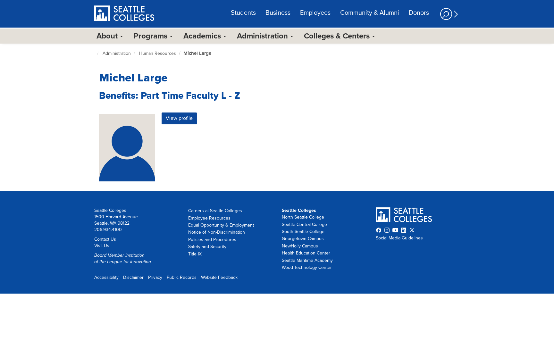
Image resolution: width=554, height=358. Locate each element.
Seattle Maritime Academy (307, 260)
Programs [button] (151, 36)
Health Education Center (306, 253)
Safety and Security (207, 246)
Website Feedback (219, 277)
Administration (117, 53)
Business (277, 13)
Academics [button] (203, 36)
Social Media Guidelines (399, 238)
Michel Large (197, 53)
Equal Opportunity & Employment (221, 225)
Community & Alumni (369, 13)
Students (243, 13)
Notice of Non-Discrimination (216, 232)
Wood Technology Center (307, 267)
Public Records (182, 277)
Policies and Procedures (212, 239)
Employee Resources (209, 218)
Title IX (195, 254)
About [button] (108, 36)
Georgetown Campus (303, 238)
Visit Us (101, 245)
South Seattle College (303, 231)
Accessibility (106, 277)
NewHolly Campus (300, 246)
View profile (179, 118)
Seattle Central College (304, 224)
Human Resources (157, 53)
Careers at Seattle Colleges (215, 210)
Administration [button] (263, 36)
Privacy (155, 277)
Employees (315, 13)
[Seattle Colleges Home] (124, 14)
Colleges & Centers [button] (338, 36)
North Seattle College (303, 217)
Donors (419, 13)
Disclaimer (133, 277)
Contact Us (105, 239)
